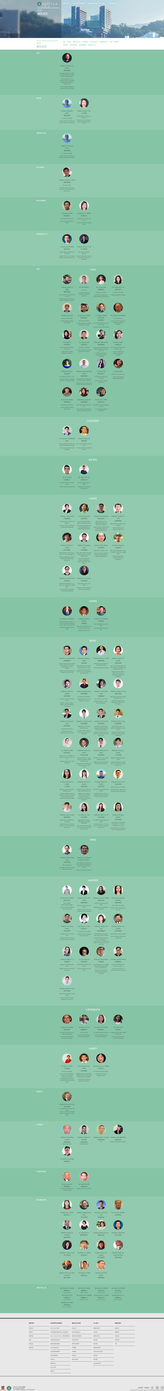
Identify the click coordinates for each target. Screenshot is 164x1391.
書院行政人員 (92, 44)
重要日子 (52, 1371)
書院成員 (31, 1343)
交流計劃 (95, 1332)
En (56, 4)
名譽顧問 (65, 44)
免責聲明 (140, 1387)
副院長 (69, 41)
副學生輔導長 (94, 41)
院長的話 (31, 1328)
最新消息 (117, 1328)
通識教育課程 (96, 1328)
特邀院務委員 (73, 44)
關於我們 (39, 10)
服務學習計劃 (96, 1336)
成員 (111, 41)
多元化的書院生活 (54, 1347)
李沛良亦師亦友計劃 (98, 1351)
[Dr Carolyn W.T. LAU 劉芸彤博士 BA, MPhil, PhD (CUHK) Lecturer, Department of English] (118, 274)
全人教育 (102, 3)
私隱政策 (146, 1387)
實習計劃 (95, 1355)
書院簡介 (31, 1332)
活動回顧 (117, 1336)
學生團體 (74, 1347)
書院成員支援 (75, 1359)
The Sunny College (55, 1328)
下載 (116, 1343)
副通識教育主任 (104, 41)
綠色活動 (95, 1343)
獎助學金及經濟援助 (76, 1336)
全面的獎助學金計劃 (55, 1340)
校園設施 (31, 1336)
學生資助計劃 (75, 1340)
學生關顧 (74, 1351)
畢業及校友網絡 (75, 1343)
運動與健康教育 (97, 1347)
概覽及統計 (53, 1363)
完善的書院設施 (54, 1355)
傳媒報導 (117, 1332)
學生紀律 (74, 1355)
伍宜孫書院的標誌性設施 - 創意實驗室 (59, 1332)
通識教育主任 (76, 41)
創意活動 (95, 1340)
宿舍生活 (52, 1359)
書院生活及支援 (92, 3)
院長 (64, 41)
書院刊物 (117, 1340)
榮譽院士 (116, 41)
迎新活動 (95, 1359)
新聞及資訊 (113, 3)
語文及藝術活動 (97, 1363)
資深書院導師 (82, 44)
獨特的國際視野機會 (55, 1343)
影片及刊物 (53, 1367)
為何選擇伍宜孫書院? (79, 3)
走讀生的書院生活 (76, 1332)
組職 (30, 1340)
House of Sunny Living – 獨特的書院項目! (60, 1336)
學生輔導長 (85, 41)
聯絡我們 (31, 1347)
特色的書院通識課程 (55, 1351)
